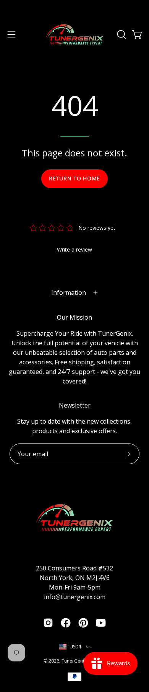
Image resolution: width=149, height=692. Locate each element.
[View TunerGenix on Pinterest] (83, 623)
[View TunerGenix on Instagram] (48, 623)
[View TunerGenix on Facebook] (65, 623)
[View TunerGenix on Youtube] (101, 623)
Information (68, 292)
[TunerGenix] (74, 34)
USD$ (76, 646)
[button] (120, 34)
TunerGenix (74, 661)
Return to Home (74, 178)
